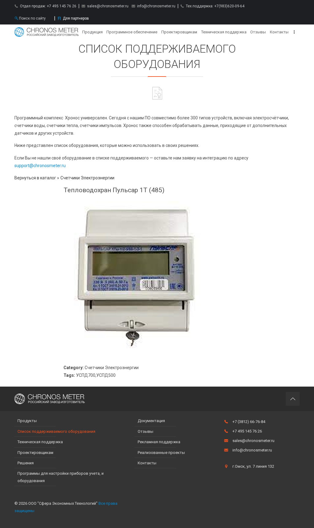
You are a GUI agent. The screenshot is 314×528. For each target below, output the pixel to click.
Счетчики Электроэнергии (87, 177)
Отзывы (258, 32)
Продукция (92, 32)
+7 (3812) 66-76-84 (248, 421)
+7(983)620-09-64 (229, 6)
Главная (46, 32)
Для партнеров (76, 18)
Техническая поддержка (224, 32)
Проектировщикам (179, 32)
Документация (151, 420)
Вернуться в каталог (35, 177)
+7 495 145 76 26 (61, 6)
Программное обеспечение (131, 32)
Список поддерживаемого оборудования (56, 431)
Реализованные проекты (161, 452)
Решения (25, 463)
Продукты (27, 420)
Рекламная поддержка (159, 442)
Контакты (279, 32)
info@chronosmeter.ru (156, 6)
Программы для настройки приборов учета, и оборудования (60, 477)
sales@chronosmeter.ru (107, 6)
